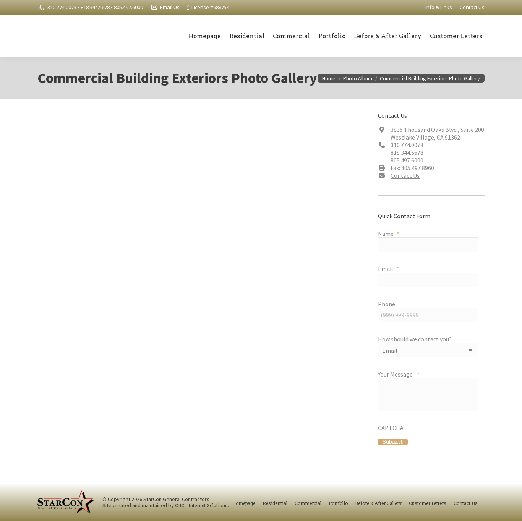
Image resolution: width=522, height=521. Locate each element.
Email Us (170, 7)
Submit (393, 442)
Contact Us (405, 175)
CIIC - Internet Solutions (201, 505)
